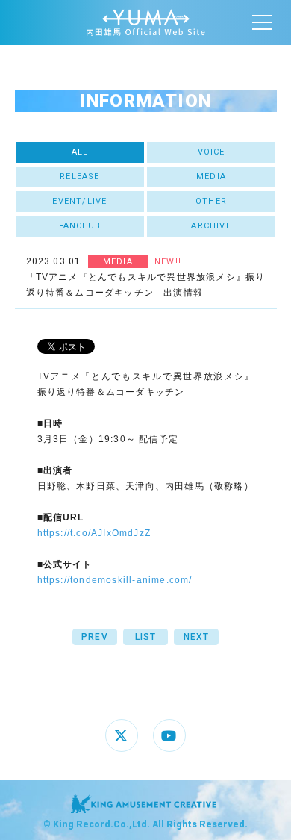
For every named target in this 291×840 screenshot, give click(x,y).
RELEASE (79, 176)
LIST (146, 637)
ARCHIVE (211, 226)
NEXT (197, 637)
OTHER (211, 201)
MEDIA (211, 176)
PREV (94, 637)
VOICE (211, 152)
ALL (80, 152)
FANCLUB (80, 226)
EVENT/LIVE (79, 201)
